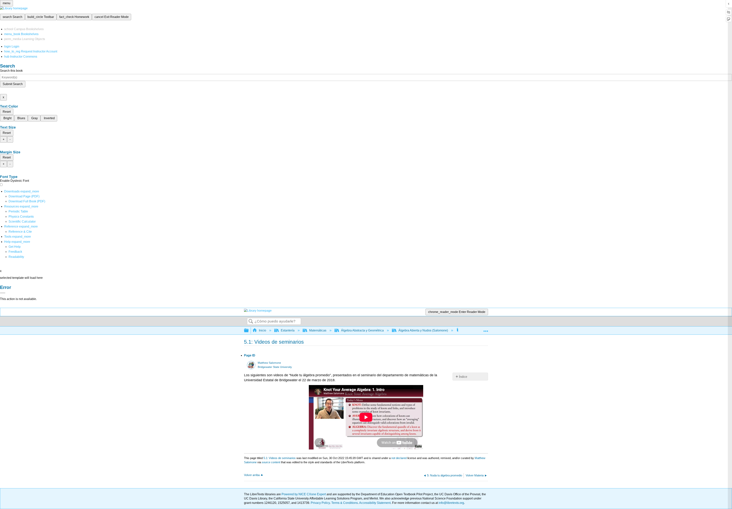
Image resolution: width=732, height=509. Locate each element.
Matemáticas (317, 330)
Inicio (262, 330)
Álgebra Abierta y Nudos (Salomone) (423, 330)
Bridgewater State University (275, 367)
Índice (463, 376)
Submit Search (13, 84)
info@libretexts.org (451, 502)
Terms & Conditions (344, 502)
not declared (399, 458)
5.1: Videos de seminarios (279, 458)
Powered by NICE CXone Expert (304, 494)
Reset (7, 111)
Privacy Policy (320, 502)
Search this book (11, 70)
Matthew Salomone (269, 362)
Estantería (287, 330)
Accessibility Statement (375, 502)
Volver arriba (252, 475)
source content (271, 462)
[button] (15, 251)
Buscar (251, 321)
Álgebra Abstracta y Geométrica (362, 330)
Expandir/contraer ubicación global (485, 329)
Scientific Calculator (22, 221)
